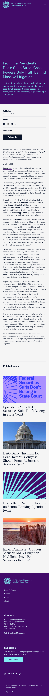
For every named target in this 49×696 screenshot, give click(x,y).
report (18, 219)
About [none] (6, 601)
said (7, 224)
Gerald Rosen (14, 207)
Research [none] (8, 594)
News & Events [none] (10, 590)
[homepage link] (17, 4)
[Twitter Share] (8, 124)
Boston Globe (22, 202)
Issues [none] (6, 597)
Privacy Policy (11, 692)
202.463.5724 (9, 629)
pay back (9, 319)
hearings (21, 262)
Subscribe (13, 137)
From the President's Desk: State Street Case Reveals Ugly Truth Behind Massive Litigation (24, 70)
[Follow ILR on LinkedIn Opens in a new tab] (9, 673)
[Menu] (45, 4)
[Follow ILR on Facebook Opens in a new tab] (16, 673)
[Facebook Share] (4, 124)
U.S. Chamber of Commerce (15, 633)
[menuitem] (24, 591)
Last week (7, 168)
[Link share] (16, 124)
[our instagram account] (20, 673)
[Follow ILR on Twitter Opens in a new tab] (5, 673)
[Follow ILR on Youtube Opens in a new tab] (13, 673)
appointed (22, 212)
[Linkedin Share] (12, 124)
